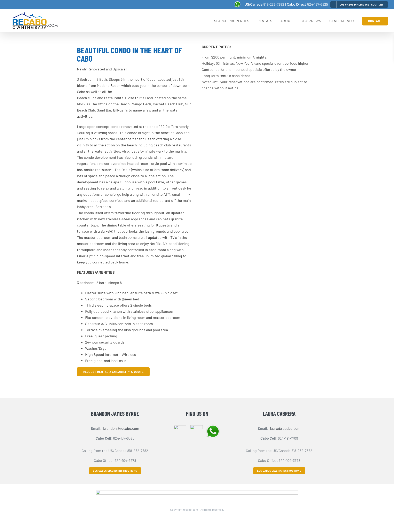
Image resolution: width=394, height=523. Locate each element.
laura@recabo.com (285, 428)
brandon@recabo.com (121, 428)
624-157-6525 (317, 4)
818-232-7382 (273, 4)
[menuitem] (359, 4)
